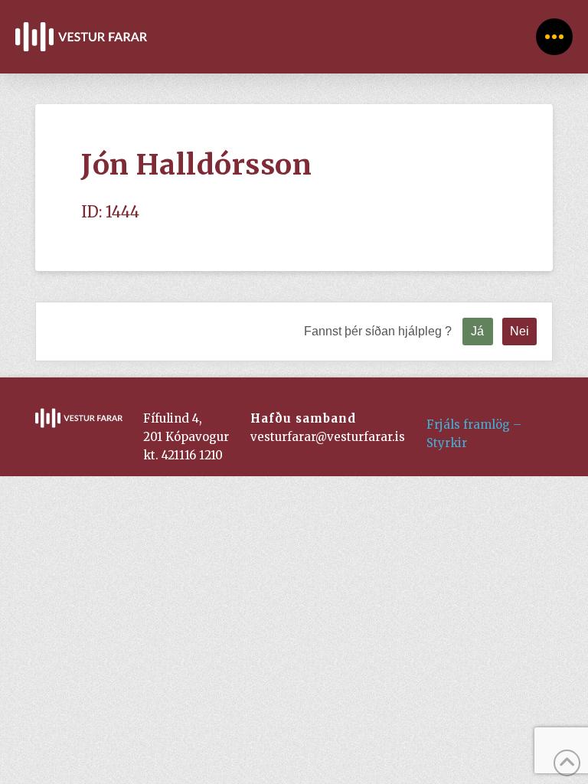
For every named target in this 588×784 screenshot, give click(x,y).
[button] (554, 36)
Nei (519, 331)
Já (477, 331)
